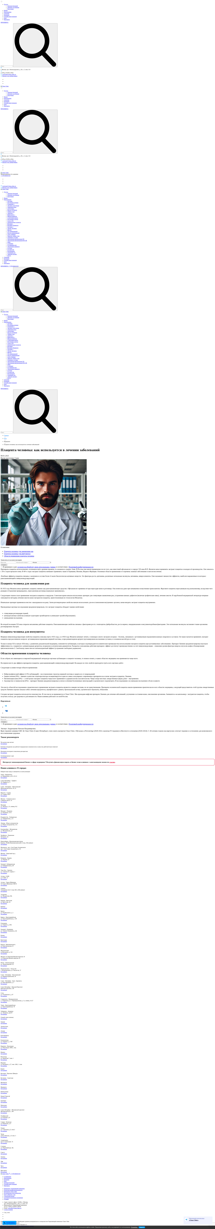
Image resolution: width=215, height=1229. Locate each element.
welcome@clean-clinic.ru (9, 74)
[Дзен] (5, 83)
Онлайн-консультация (10, 16)
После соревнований (13, 233)
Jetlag (8, 242)
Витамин (10, 224)
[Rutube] (5, 81)
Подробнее (4, 743)
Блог (5, 18)
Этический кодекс (9, 1196)
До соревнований (12, 231)
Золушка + (10, 227)
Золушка (9, 201)
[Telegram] (5, 79)
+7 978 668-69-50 (5, 175)
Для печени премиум (13, 246)
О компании (7, 1176)
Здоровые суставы (12, 237)
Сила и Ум (10, 221)
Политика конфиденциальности (13, 1190)
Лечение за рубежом (13, 7)
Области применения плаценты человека (19, 556)
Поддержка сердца (12, 219)
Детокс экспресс (12, 228)
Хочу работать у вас (9, 1194)
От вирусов (10, 249)
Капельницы (7, 12)
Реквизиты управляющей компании (14, 1188)
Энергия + (10, 213)
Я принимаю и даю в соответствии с (47, 567)
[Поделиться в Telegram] (6, 707)
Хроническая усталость (14, 222)
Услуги (6, 4)
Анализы (6, 13)
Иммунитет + (11, 214)
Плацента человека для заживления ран (18, 551)
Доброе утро (11, 211)
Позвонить (10, 1223)
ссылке (112, 762)
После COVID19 (12, 210)
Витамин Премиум (12, 225)
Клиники (6, 15)
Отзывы (6, 1199)
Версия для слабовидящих (9, 76)
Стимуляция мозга (12, 218)
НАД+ (9, 255)
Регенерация (11, 251)
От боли (9, 248)
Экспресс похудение (13, 205)
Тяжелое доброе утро (13, 236)
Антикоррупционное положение (13, 1197)
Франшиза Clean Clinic (10, 1191)
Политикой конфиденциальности (81, 567)
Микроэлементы (12, 216)
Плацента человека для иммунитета (17, 554)
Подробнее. (134, 1227)
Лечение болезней (12, 6)
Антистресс (10, 208)
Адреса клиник (8, 1209)
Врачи (6, 10)
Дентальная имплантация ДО (15, 239)
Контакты (7, 19)
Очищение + (11, 204)
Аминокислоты (11, 207)
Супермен (10, 243)
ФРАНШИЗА (4, 22)
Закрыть (142, 1227)
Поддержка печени (12, 202)
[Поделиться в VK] (6, 713)
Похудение (10, 9)
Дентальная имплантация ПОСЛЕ (17, 240)
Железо (9, 230)
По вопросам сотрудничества (12, 1193)
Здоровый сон (11, 252)
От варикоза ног (12, 245)
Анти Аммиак (11, 234)
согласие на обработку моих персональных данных (36, 567)
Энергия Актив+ (12, 254)
